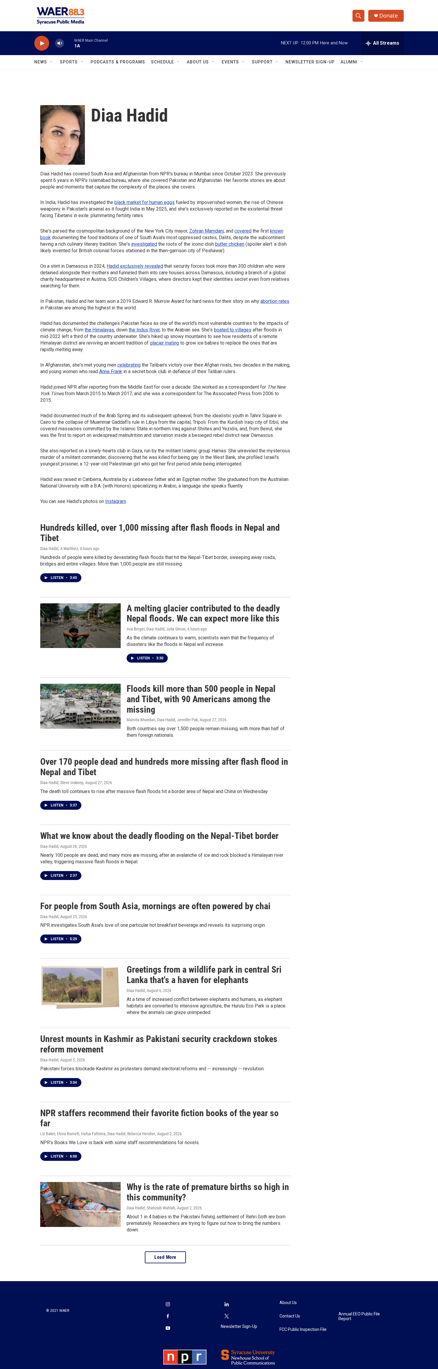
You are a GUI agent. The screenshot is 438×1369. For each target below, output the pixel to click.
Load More (165, 1257)
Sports (69, 62)
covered (242, 231)
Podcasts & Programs (118, 62)
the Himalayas (99, 330)
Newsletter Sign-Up (310, 62)
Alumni (349, 62)
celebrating (129, 365)
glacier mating (164, 343)
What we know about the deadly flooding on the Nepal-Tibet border (159, 836)
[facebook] (168, 1317)
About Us (198, 62)
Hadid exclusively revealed (135, 266)
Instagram (115, 501)
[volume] (60, 43)
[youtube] (168, 1329)
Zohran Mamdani (206, 231)
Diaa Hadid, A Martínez (59, 548)
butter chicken (229, 244)
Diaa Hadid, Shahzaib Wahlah (151, 1208)
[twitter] (227, 1317)
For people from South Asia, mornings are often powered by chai (155, 906)
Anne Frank (110, 371)
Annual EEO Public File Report (359, 1316)
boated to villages (232, 330)
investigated (144, 244)
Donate (388, 16)
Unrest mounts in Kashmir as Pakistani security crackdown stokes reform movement (158, 1044)
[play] (41, 43)
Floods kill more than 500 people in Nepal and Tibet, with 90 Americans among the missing (201, 699)
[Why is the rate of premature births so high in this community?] (80, 1204)
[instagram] (168, 1305)
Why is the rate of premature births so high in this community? (208, 1192)
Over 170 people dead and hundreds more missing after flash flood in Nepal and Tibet (164, 766)
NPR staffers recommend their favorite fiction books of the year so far (159, 1118)
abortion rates (274, 301)
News (40, 62)
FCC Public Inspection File (303, 1329)
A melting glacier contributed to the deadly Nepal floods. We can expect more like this (203, 613)
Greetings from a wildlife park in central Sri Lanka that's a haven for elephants (204, 974)
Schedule (162, 62)
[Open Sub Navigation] (51, 62)
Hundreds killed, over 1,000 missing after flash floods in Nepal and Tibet (160, 532)
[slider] (69, 43)
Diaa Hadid (49, 846)
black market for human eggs (144, 202)
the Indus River (144, 330)
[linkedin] (227, 1305)
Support (262, 62)
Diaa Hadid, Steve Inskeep (61, 782)
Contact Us (289, 1316)
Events (230, 62)
